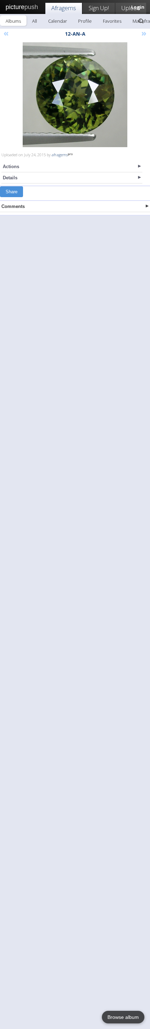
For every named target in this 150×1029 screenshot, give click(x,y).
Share (11, 191)
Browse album (123, 1017)
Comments (13, 206)
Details (10, 177)
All (34, 21)
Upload (130, 8)
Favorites (112, 21)
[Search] (141, 21)
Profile (85, 21)
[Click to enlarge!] (75, 94)
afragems (60, 154)
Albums (13, 21)
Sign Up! (99, 8)
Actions (11, 166)
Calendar (57, 21)
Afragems (63, 8)
